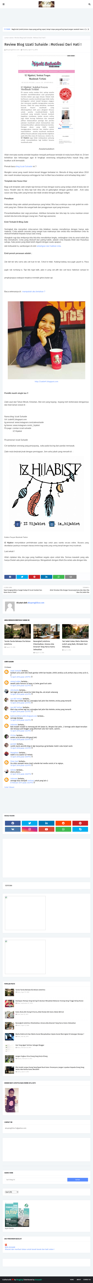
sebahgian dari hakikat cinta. (49, 246)
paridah (13, 744)
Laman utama (8, 38)
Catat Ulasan (9, 787)
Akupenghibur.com (12, 50)
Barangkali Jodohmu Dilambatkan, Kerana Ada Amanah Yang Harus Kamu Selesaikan (44, 645)
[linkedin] (46, 823)
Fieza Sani (14, 761)
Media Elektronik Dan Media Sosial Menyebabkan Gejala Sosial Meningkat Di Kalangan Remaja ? (50, 1034)
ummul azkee (15, 681)
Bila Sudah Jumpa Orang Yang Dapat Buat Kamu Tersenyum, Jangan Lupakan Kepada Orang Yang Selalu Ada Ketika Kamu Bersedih (50, 1068)
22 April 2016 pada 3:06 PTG (20, 774)
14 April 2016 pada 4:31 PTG (20, 703)
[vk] (13, 829)
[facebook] (13, 823)
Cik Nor (13, 735)
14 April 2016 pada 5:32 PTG (20, 731)
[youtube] (46, 829)
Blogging (19, 1280)
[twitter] (29, 823)
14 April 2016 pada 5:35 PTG (20, 739)
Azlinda (13, 770)
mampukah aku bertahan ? (34, 292)
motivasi (30, 781)
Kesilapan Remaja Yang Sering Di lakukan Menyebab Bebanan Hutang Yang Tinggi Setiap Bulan (49, 1001)
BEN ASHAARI (10, 1247)
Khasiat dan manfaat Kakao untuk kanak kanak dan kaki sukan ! (29, 1249)
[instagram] (29, 829)
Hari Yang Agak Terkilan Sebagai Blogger (30, 1045)
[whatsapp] (63, 829)
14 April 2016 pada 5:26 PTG (20, 720)
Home (72, 1279)
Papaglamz (14, 753)
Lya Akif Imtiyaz (16, 699)
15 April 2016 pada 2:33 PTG (20, 748)
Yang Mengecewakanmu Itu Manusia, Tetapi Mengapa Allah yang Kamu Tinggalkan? (41, 29)
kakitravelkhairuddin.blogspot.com (23, 716)
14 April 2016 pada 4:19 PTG (20, 677)
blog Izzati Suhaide (24, 166)
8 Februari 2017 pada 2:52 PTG (21, 783)
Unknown (13, 725)
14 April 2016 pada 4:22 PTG (20, 686)
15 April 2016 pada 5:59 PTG (20, 757)
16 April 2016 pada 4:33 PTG (20, 765)
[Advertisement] (46, 17)
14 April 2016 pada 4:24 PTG (20, 694)
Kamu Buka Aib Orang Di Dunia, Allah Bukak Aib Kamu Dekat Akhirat (40, 1012)
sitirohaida (14, 690)
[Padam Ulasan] (32, 677)
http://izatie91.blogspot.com (46, 381)
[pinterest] (80, 823)
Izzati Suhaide (15, 671)
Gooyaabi (38, 1280)
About (79, 1279)
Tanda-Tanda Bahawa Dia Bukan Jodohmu (17, 642)
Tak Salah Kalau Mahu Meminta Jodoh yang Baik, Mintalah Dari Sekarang (75, 644)
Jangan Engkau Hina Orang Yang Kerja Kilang (31, 1056)
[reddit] (63, 823)
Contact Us (87, 1279)
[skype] (80, 829)
